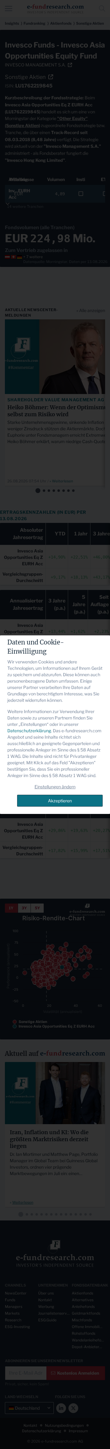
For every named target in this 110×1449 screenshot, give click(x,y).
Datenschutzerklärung (29, 730)
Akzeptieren (60, 800)
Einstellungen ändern (55, 786)
